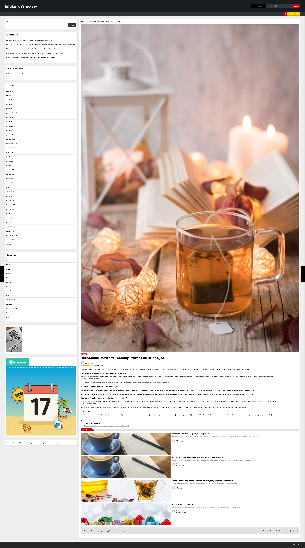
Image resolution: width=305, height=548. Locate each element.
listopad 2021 (10, 231)
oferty (8, 295)
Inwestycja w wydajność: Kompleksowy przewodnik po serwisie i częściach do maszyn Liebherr (35, 53)
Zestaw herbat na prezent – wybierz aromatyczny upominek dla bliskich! (106, 426)
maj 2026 (9, 100)
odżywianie (9, 291)
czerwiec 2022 (10, 209)
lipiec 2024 (9, 152)
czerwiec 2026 (10, 95)
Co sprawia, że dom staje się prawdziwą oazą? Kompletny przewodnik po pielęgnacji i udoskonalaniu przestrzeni (40, 44)
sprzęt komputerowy (12, 308)
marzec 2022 (10, 218)
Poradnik (9, 304)
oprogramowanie (11, 299)
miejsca (8, 286)
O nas (13, 14)
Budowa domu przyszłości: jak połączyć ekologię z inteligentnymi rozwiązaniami (30, 57)
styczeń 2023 (10, 200)
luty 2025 (9, 130)
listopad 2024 (10, 139)
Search (296, 6)
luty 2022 (9, 222)
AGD (7, 260)
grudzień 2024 (10, 135)
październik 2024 (11, 143)
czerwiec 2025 (10, 117)
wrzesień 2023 (10, 183)
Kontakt (8, 14)
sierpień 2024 (10, 148)
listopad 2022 (10, 205)
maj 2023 (9, 196)
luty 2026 (9, 108)
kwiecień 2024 (10, 161)
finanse (8, 264)
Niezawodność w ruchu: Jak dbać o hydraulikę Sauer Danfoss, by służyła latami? (30, 49)
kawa (8, 278)
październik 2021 (11, 235)
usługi (8, 317)
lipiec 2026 (9, 91)
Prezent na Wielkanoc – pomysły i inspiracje (190, 434)
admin (86, 361)
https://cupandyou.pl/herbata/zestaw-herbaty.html (135, 394)
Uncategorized (10, 313)
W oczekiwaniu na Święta (92, 423)
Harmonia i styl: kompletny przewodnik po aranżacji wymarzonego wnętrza (29, 40)
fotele (8, 269)
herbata (8, 273)
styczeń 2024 (10, 170)
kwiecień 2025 (10, 126)
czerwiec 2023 (10, 192)
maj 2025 (9, 122)
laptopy (8, 282)
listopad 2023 (10, 174)
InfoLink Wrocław (21, 6)
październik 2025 (11, 113)
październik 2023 (11, 178)
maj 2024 (9, 157)
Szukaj (8, 21)
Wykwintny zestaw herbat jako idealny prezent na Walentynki (198, 457)
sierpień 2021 (10, 244)
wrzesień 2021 (10, 240)
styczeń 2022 (10, 227)
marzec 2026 (10, 104)
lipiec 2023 (9, 187)
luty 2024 (9, 165)
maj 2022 (9, 213)
